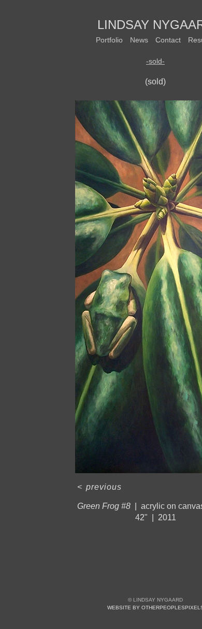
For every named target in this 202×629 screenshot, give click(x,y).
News (139, 40)
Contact (168, 40)
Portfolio (109, 40)
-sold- (155, 61)
